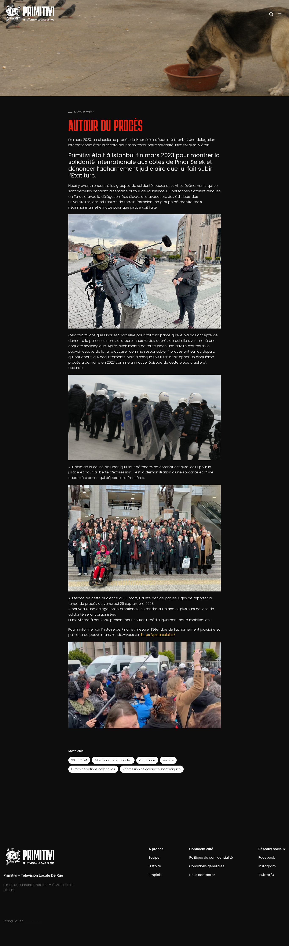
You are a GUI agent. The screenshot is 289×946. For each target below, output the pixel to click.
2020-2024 (79, 760)
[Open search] (271, 14)
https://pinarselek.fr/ (158, 634)
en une (168, 760)
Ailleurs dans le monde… (113, 760)
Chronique (147, 760)
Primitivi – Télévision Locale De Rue (33, 875)
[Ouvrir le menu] (279, 14)
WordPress (33, 921)
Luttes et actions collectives (93, 769)
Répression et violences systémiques (152, 769)
